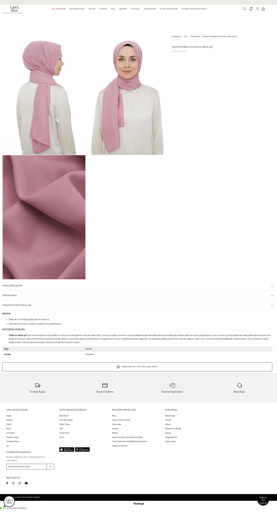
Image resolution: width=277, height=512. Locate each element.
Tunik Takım (64, 433)
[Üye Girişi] (257, 8)
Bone (8, 429)
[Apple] (66, 449)
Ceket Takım (64, 424)
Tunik (61, 437)
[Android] (82, 449)
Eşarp (8, 416)
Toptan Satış (170, 441)
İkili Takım (10, 433)
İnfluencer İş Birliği (173, 429)
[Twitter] (15, 483)
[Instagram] (22, 483)
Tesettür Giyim (12, 437)
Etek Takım (64, 416)
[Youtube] (28, 483)
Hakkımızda (170, 416)
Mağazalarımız (171, 437)
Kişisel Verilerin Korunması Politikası (127, 437)
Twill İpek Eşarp (66, 420)
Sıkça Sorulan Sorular (121, 420)
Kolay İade (116, 424)
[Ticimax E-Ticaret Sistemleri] (138, 504)
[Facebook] (9, 483)
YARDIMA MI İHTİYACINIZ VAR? (139, 367)
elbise (203, 339)
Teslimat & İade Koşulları (16, 305)
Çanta (9, 424)
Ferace (9, 420)
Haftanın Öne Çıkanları (263, 500)
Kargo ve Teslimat (119, 446)
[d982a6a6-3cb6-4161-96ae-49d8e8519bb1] (239, 466)
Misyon (168, 420)
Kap (61, 429)
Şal (7, 446)
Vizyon (168, 424)
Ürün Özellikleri (12, 286)
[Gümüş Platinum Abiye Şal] (178, 68)
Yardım (115, 429)
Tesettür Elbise (12, 441)
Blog (114, 416)
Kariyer (168, 433)
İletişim (115, 433)
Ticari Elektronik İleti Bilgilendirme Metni (129, 441)
